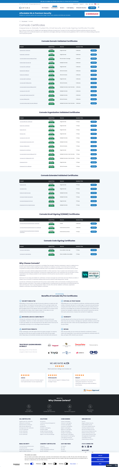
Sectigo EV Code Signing (66, 432)
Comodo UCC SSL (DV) (25, 91)
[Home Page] (19, 21)
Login (91, 4)
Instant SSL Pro (23, 129)
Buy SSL (93, 7)
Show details (73, 463)
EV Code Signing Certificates (67, 439)
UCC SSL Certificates (23, 429)
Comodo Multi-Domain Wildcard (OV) (28, 154)
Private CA (42, 424)
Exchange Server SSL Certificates (26, 428)
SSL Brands (24, 21)
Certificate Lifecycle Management (47, 423)
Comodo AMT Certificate (25, 79)
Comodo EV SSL (23, 188)
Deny (100, 463)
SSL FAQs (63, 449)
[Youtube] (91, 446)
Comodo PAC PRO (23, 448)
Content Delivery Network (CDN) (89, 434)
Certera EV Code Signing (66, 423)
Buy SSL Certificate (44, 451)
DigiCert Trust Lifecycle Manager (47, 434)
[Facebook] (83, 446)
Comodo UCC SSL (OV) (25, 138)
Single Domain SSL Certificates (26, 421)
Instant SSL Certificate (24, 125)
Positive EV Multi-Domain (25, 193)
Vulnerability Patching (86, 437)
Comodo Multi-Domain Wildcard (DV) (28, 87)
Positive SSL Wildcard (24, 74)
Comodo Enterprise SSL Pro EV (26, 201)
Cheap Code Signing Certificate (47, 449)
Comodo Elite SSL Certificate (26, 121)
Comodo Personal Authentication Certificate (29, 223)
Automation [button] (54, 7)
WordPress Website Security (88, 428)
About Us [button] (75, 4)
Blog (87, 4)
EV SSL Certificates (23, 434)
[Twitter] (85, 446)
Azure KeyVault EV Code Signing (68, 436)
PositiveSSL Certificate (24, 54)
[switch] (44, 464)
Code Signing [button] (70, 7)
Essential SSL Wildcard (24, 70)
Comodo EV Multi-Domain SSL (26, 197)
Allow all (100, 455)
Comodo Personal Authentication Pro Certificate (30, 227)
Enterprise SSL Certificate (25, 150)
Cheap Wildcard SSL (44, 448)
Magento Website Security (87, 423)
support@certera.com (35, 4)
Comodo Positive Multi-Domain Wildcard (28, 103)
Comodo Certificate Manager (46, 432)
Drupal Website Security (87, 424)
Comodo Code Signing (25, 250)
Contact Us (63, 451)
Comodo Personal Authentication (26, 446)
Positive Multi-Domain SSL (25, 62)
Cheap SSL (42, 446)
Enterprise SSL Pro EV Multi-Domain (27, 205)
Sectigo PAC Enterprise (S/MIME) (26, 449)
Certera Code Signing (65, 421)
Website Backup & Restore (87, 439)
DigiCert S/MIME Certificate (25, 451)
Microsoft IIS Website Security (88, 429)
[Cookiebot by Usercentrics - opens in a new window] (16, 465)
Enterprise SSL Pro (23, 162)
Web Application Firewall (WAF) (88, 436)
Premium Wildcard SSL (24, 146)
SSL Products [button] (45, 7)
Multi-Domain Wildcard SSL (25, 426)
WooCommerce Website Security (89, 431)
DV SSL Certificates (23, 431)
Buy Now (94, 50)
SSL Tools (63, 448)
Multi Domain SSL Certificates (25, 424)
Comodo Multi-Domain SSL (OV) (27, 142)
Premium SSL (22, 133)
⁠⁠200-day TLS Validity (45, 1)
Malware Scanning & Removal (88, 432)
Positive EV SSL (23, 184)
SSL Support (63, 446)
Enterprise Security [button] (81, 7)
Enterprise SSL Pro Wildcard (25, 166)
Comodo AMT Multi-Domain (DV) (27, 95)
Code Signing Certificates (66, 437)
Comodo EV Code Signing (25, 254)
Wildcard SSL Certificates (24, 423)
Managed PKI (43, 426)
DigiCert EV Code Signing (66, 429)
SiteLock (83, 421)
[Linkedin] (88, 446)
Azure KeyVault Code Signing (67, 434)
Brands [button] (62, 7)
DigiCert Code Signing (65, 428)
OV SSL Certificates (23, 432)
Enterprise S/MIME (44, 429)
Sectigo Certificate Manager (46, 431)
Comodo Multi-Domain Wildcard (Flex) (28, 58)
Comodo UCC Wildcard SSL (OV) (27, 158)
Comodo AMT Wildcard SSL (25, 83)
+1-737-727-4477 (24, 4)
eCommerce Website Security (88, 426)
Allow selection (100, 459)
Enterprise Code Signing (45, 428)
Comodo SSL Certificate (25, 66)
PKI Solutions (42, 421)
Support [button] (81, 4)
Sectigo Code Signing (65, 431)
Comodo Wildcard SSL (24, 99)
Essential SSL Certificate (25, 50)
